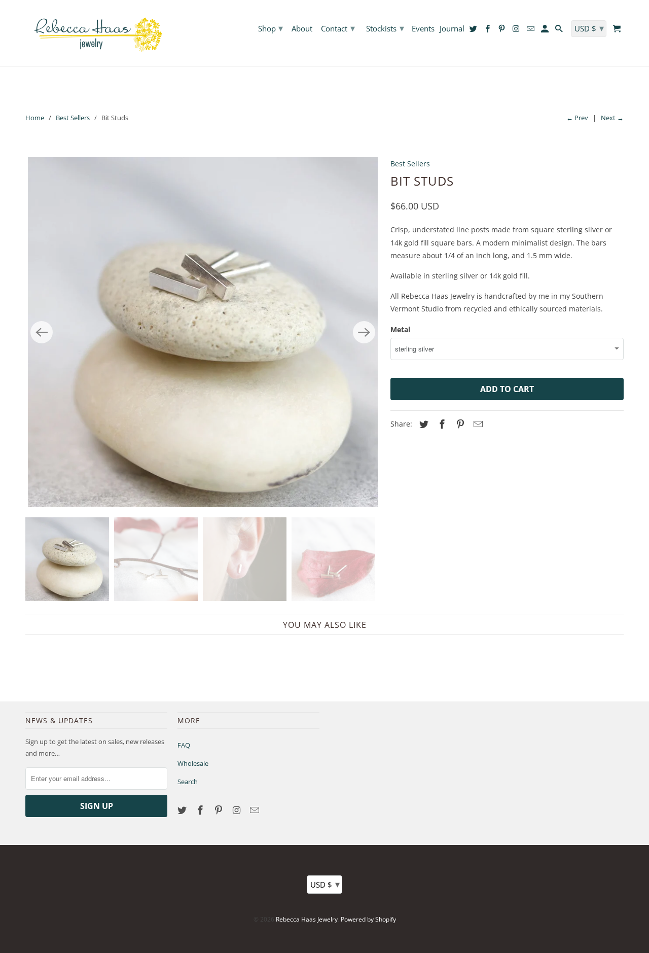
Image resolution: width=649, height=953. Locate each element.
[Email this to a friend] (476, 424)
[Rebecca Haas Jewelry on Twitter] (183, 810)
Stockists (385, 28)
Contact (338, 28)
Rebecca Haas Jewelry (307, 919)
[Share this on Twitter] (422, 424)
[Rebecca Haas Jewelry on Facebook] (201, 810)
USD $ (325, 884)
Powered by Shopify (368, 919)
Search (187, 781)
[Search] (559, 30)
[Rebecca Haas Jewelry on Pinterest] (219, 810)
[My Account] (545, 30)
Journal (452, 28)
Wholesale (192, 763)
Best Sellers (73, 117)
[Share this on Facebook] (440, 424)
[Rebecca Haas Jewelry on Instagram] (237, 810)
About (302, 28)
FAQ (183, 745)
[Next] (364, 332)
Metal (400, 329)
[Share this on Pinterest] (459, 424)
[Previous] (41, 332)
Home (34, 117)
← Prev (577, 117)
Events (423, 28)
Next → (612, 117)
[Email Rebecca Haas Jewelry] (255, 810)
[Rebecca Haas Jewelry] (96, 33)
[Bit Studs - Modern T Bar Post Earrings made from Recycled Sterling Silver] (203, 332)
